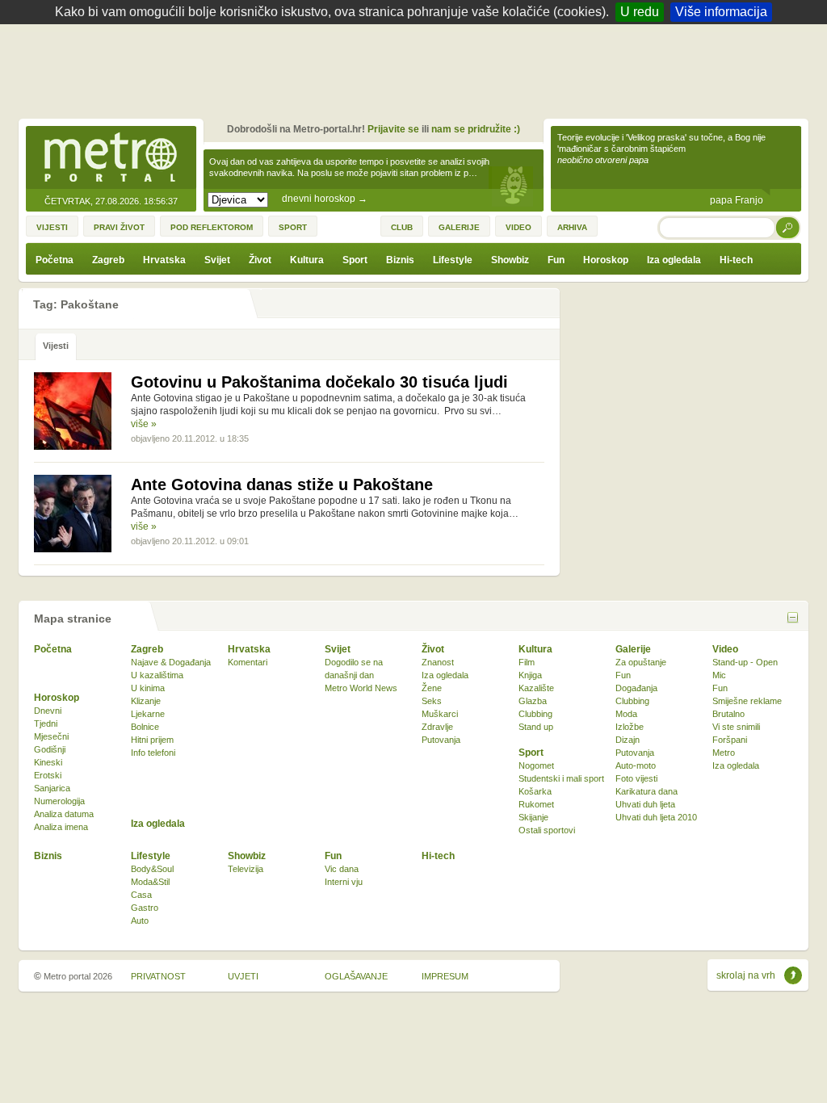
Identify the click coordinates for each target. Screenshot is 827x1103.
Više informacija (721, 12)
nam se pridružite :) (475, 129)
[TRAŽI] (788, 227)
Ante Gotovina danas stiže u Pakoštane (282, 484)
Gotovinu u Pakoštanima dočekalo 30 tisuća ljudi (319, 382)
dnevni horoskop (324, 198)
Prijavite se (393, 129)
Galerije (633, 649)
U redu (639, 12)
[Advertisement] (418, 68)
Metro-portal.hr (110, 158)
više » (144, 424)
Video (725, 649)
